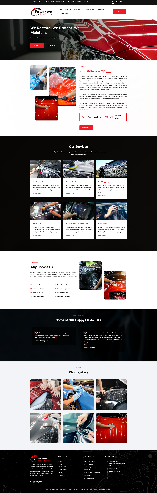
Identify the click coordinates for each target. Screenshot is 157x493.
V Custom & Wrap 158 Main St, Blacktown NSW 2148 (117, 463)
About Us (68, 10)
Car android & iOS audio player (77, 224)
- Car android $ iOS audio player (91, 473)
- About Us (61, 464)
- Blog (60, 473)
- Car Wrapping (87, 467)
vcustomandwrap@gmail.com (56, 1)
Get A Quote (119, 12)
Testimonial (101, 10)
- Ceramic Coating (88, 464)
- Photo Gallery (62, 470)
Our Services (78, 10)
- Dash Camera (87, 475)
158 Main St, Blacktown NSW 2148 (79, 1)
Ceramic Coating (72, 182)
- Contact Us (61, 475)
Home (61, 10)
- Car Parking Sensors (89, 478)
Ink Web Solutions (106, 490)
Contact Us (64, 14)
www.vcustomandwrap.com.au (117, 478)
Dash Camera (103, 224)
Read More (36, 46)
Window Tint (37, 224)
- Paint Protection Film (89, 461)
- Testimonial (62, 467)
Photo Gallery (89, 10)
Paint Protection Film (41, 182)
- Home (60, 461)
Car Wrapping (103, 182)
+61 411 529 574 (37, 1)
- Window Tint (86, 470)
